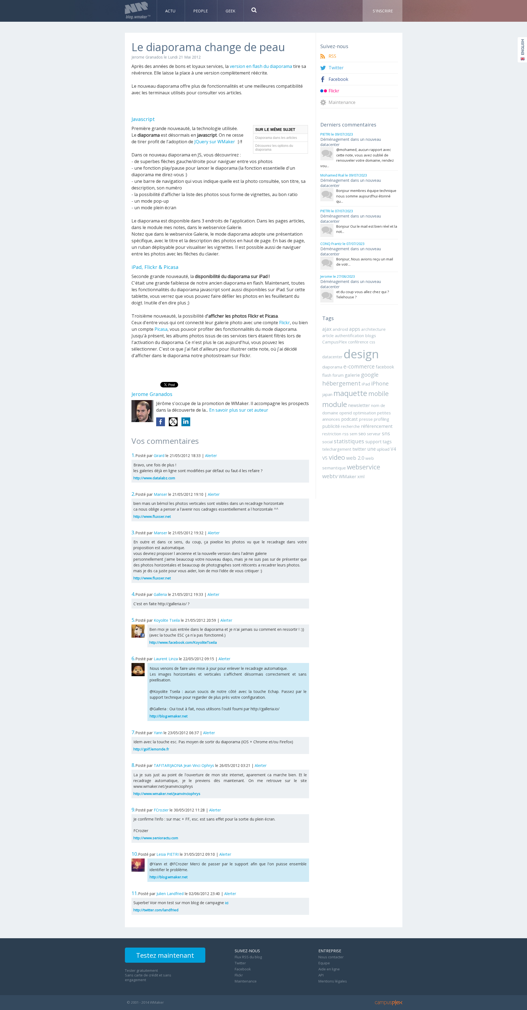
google (370, 374)
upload (383, 449)
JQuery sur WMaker (214, 142)
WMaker (347, 476)
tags (387, 442)
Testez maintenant (165, 955)
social (327, 441)
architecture (373, 329)
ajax (327, 329)
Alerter (211, 455)
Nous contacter (331, 956)
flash (326, 375)
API (321, 975)
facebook (385, 367)
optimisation (364, 412)
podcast (349, 419)
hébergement (341, 383)
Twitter (336, 68)
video (337, 457)
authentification (349, 335)
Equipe (324, 963)
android (340, 329)
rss (345, 433)
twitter (359, 449)
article (328, 335)
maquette (350, 393)
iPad (366, 384)
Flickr (284, 323)
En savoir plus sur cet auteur (238, 410)
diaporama (332, 367)
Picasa (161, 329)
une (371, 448)
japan (327, 394)
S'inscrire (383, 10)
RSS (332, 56)
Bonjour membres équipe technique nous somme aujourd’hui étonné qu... (366, 196)
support (373, 442)
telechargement (336, 449)
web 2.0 (355, 457)
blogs (370, 335)
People (201, 10)
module (334, 404)
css (372, 342)
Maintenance (342, 102)
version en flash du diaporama (261, 66)
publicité (331, 426)
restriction (331, 433)
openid (345, 412)
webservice (363, 467)
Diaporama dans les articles (276, 138)
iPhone (380, 383)
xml (361, 477)
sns (386, 433)
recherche (350, 426)
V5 (325, 458)
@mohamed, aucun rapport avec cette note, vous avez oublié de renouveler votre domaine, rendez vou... (357, 157)
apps (354, 329)
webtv (330, 476)
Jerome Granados (147, 57)
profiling (381, 419)
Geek (230, 10)
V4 (393, 449)
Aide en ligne (329, 969)
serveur (374, 433)
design (361, 354)
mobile (378, 393)
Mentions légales (332, 981)
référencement (377, 426)
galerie (352, 375)
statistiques (349, 441)
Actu (170, 10)
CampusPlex (334, 342)
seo (362, 433)
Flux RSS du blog (248, 956)
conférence (358, 342)
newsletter (359, 405)
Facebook (338, 79)
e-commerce (359, 366)
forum (338, 375)
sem (353, 433)
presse (366, 419)
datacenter (332, 356)
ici (226, 902)
